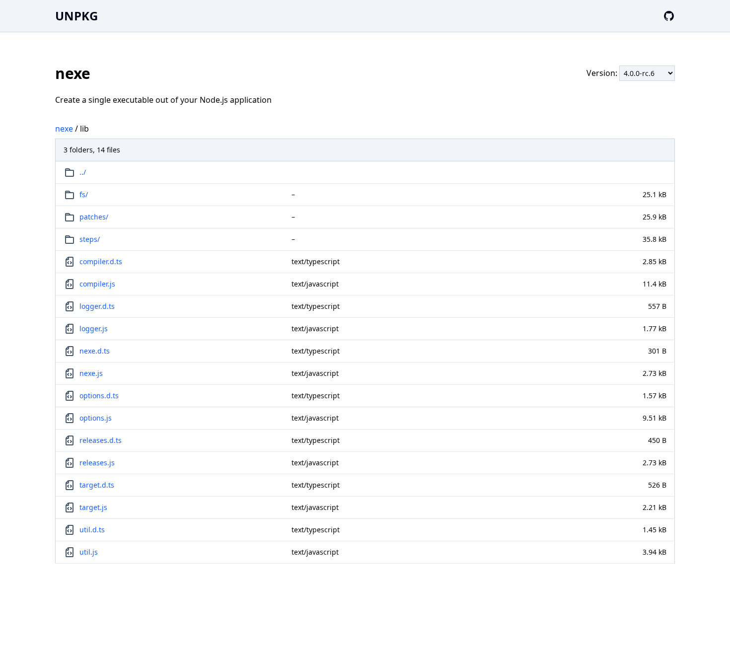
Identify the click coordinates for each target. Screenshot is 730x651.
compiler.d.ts (100, 261)
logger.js (93, 328)
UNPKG (76, 15)
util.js (88, 552)
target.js (93, 507)
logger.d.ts (97, 306)
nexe (64, 128)
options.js (95, 418)
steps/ (89, 239)
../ (82, 172)
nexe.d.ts (94, 351)
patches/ (93, 216)
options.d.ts (99, 395)
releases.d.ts (100, 440)
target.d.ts (96, 485)
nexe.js (91, 373)
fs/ (83, 194)
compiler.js (97, 284)
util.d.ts (92, 529)
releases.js (97, 462)
